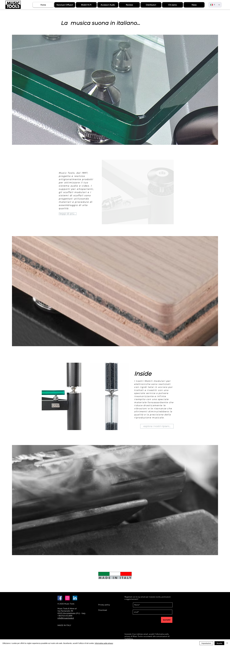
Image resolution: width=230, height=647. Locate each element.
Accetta (219, 643)
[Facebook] (60, 598)
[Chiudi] (227, 643)
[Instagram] (67, 598)
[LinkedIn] (75, 598)
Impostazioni (206, 643)
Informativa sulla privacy (104, 643)
